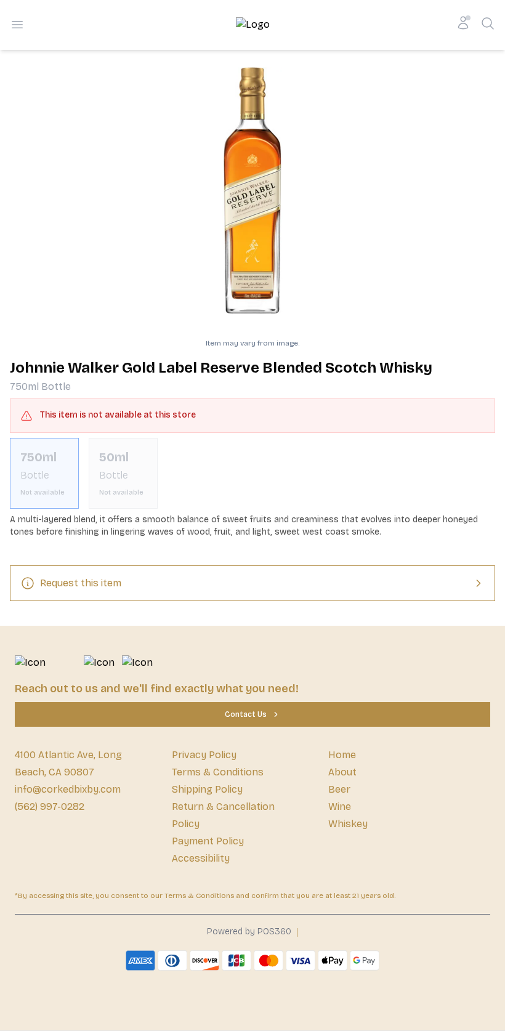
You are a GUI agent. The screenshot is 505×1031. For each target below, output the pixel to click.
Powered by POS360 (249, 931)
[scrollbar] (252, 473)
